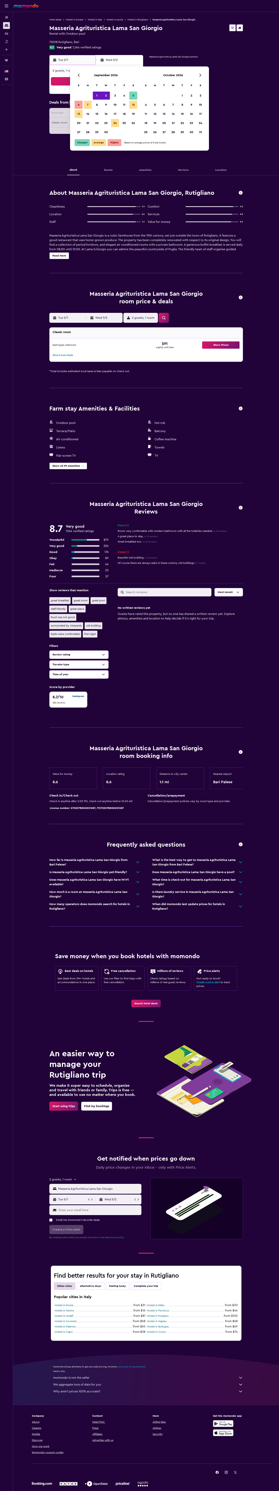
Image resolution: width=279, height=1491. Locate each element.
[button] (6, 6)
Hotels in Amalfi (64, 1316)
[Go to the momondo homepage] (26, 6)
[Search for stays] (6, 25)
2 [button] (106, 95)
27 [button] (78, 132)
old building (93, 625)
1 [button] (96, 95)
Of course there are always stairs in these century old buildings (162, 563)
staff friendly (58, 609)
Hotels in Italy (95, 19)
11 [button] (124, 104)
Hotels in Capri (64, 1332)
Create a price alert (208, 982)
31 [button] (200, 132)
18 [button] (124, 113)
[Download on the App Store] (223, 1432)
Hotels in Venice (64, 1310)
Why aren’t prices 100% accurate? (76, 1391)
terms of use (97, 1237)
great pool (98, 600)
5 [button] (133, 95)
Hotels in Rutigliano (138, 19)
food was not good (63, 617)
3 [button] (115, 95)
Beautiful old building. (137, 557)
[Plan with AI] (6, 49)
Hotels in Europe (74, 19)
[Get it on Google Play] (223, 1423)
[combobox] (99, 1188)
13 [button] (78, 113)
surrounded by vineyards (66, 625)
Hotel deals (55, 19)
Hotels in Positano (158, 1316)
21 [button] (87, 123)
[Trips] (6, 60)
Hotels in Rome (64, 1305)
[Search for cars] (6, 33)
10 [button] (115, 104)
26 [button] (133, 123)
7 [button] (87, 104)
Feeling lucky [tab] (117, 1286)
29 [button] (97, 132)
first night (90, 634)
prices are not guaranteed (131, 1367)
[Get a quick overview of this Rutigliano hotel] (240, 193)
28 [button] (87, 132)
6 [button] (79, 104)
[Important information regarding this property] (240, 752)
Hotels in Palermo (65, 1326)
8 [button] (97, 104)
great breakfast (60, 600)
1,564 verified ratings (87, 47)
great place (77, 609)
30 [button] (106, 132)
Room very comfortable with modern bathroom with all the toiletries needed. (172, 531)
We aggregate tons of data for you (77, 1384)
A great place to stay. (138, 536)
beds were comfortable (65, 634)
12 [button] (133, 104)
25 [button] (124, 123)
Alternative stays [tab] (90, 1286)
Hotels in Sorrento (66, 1321)
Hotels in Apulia (115, 19)
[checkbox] (68, 700)
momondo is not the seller (71, 1377)
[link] (146, 1003)
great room (80, 600)
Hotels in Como (156, 1332)
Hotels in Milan (155, 1305)
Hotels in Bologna (158, 1326)
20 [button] (78, 123)
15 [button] (96, 113)
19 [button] (133, 113)
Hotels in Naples (156, 1321)
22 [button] (97, 123)
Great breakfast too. (137, 541)
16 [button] (106, 113)
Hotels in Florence (158, 1310)
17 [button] (115, 113)
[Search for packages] (6, 41)
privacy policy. (116, 1237)
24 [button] (115, 123)
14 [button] (87, 113)
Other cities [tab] (64, 1286)
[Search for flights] (6, 17)
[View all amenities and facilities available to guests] (240, 408)
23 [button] (106, 123)
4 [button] (124, 95)
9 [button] (106, 104)
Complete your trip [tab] (146, 1286)
